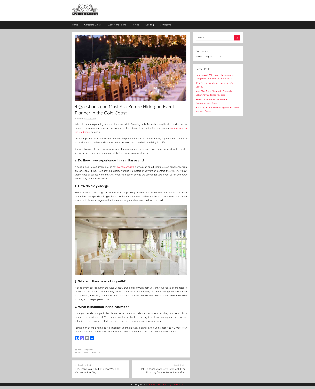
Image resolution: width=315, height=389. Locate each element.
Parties (135, 24)
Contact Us (165, 24)
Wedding (149, 24)
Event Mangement (117, 24)
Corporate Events (92, 24)
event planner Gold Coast (89, 353)
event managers (125, 167)
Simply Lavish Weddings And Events (166, 384)
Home (75, 24)
